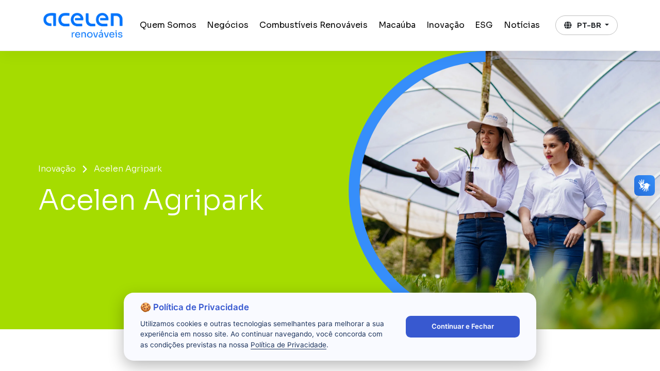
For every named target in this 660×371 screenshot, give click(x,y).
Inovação (445, 25)
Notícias (522, 25)
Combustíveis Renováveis (313, 25)
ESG (484, 25)
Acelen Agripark (128, 168)
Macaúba (397, 25)
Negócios (228, 25)
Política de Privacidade (288, 345)
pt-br (589, 25)
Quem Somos (168, 25)
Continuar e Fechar (463, 326)
